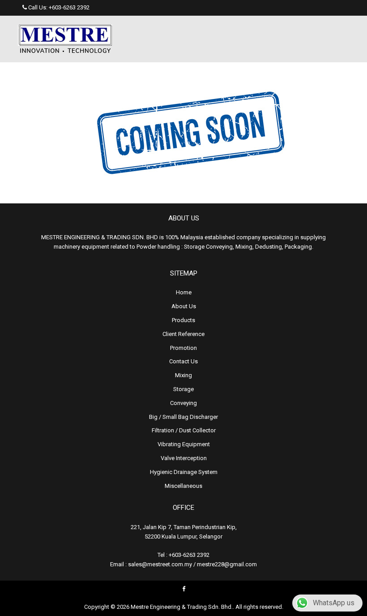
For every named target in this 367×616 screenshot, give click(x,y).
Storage (183, 389)
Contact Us (183, 361)
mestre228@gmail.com (227, 564)
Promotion (183, 348)
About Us (183, 306)
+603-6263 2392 (69, 7)
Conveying (183, 403)
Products (183, 320)
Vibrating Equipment (184, 444)
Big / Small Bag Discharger (183, 417)
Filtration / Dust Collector (184, 430)
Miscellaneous (183, 485)
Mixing (183, 375)
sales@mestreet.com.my (160, 564)
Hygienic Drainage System (184, 472)
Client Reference (183, 334)
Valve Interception (184, 458)
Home (184, 292)
